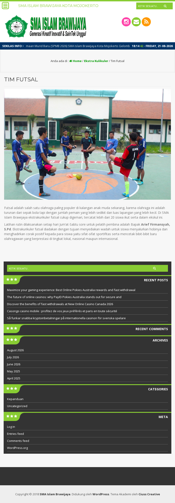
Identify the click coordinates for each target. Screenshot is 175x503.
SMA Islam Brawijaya (55, 494)
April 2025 (13, 378)
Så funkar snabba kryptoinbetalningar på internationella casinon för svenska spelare (66, 318)
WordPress (101, 494)
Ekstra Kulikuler (96, 61)
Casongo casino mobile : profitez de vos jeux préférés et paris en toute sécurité (62, 311)
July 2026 (13, 357)
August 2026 (15, 350)
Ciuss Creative (149, 494)
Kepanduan (15, 399)
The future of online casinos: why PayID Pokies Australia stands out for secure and (64, 297)
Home (77, 61)
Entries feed (15, 434)
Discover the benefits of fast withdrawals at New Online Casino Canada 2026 (60, 304)
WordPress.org (17, 448)
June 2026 (13, 364)
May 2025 (13, 371)
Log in (11, 427)
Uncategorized (17, 406)
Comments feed (18, 441)
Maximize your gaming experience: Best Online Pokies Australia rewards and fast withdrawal (71, 290)
